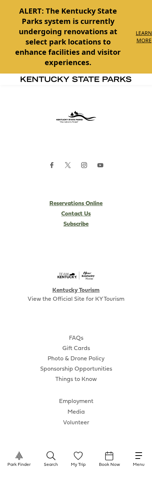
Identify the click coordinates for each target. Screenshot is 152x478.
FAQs (76, 338)
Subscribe (76, 224)
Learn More (144, 36)
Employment (76, 401)
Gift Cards (76, 349)
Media (76, 412)
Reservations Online (76, 204)
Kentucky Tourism (76, 290)
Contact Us (76, 214)
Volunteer (76, 423)
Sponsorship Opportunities (76, 369)
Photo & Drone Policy (76, 359)
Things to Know (76, 379)
